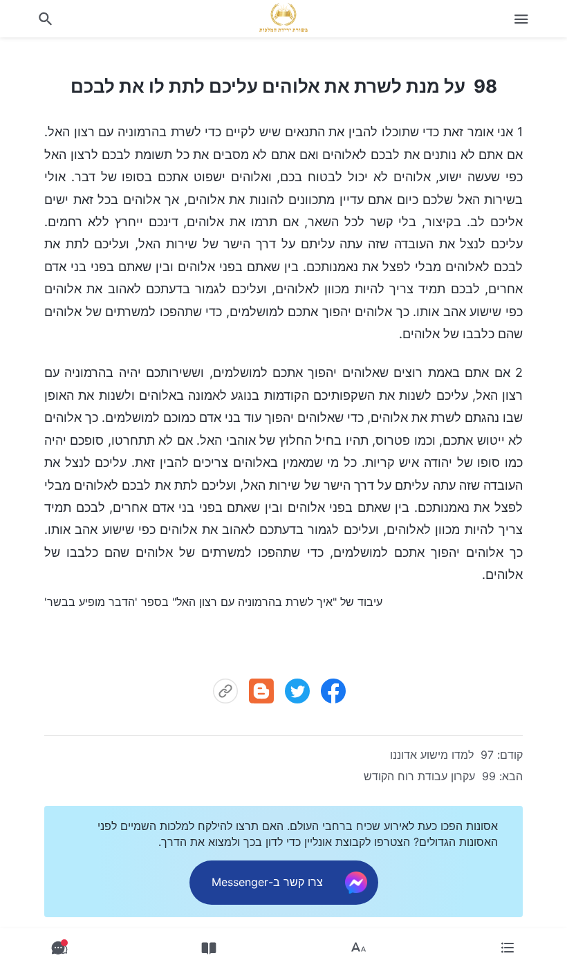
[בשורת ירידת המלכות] (283, 17)
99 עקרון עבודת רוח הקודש (430, 776)
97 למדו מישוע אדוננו (442, 755)
